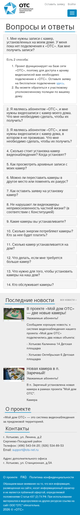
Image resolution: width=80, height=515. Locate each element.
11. (37, 246)
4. (36, 152)
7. (35, 192)
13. (40, 273)
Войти (72, 4)
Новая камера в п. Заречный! (43, 370)
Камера (32, 399)
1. (38, 44)
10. (40, 232)
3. (39, 135)
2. (39, 114)
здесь (60, 83)
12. (34, 259)
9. (36, 221)
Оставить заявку (55, 4)
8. (38, 208)
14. (30, 284)
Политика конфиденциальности (51, 477)
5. (37, 166)
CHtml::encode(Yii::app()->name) (19, 8)
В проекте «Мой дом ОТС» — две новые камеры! (50, 310)
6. (37, 179)
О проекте (10, 477)
